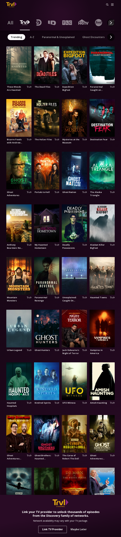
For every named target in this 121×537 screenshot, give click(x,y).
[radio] (11, 22)
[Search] (105, 4)
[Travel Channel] (11, 4)
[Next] (111, 22)
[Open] (112, 4)
